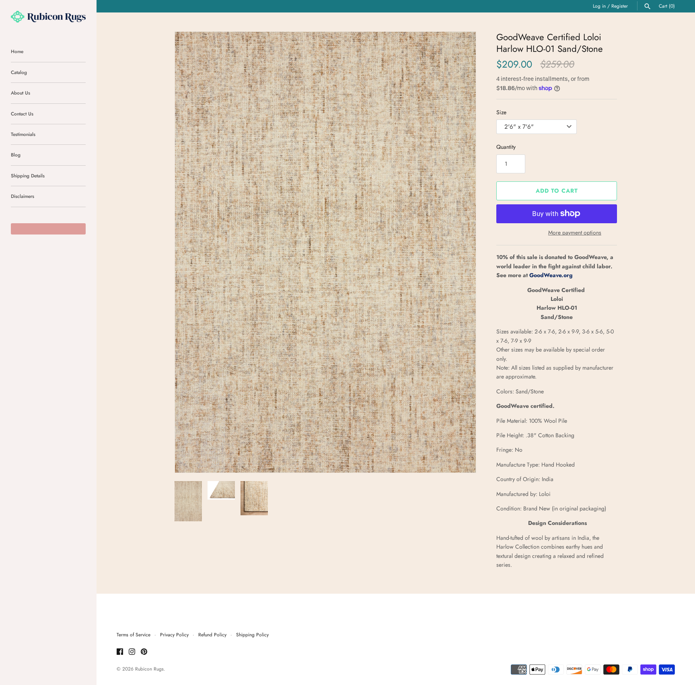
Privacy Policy (174, 634)
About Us (20, 92)
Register (619, 5)
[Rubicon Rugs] (48, 17)
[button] (459, 252)
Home (17, 51)
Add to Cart (557, 191)
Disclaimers (22, 196)
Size (501, 112)
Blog (16, 154)
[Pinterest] (144, 652)
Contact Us (22, 113)
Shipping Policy (252, 634)
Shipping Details (28, 175)
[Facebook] (120, 652)
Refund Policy (212, 634)
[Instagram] (132, 652)
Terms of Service (133, 634)
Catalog (19, 72)
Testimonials (23, 134)
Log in (599, 5)
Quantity (506, 147)
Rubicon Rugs (149, 668)
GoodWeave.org (551, 275)
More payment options (574, 233)
